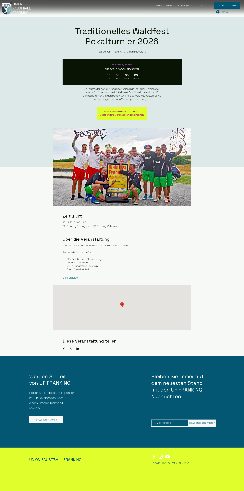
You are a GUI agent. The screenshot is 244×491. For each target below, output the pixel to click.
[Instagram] (160, 456)
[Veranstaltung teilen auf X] (70, 348)
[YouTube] (167, 456)
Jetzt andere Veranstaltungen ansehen (122, 114)
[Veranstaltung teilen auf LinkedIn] (77, 348)
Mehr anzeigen (71, 277)
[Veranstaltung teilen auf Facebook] (64, 348)
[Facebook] (154, 456)
